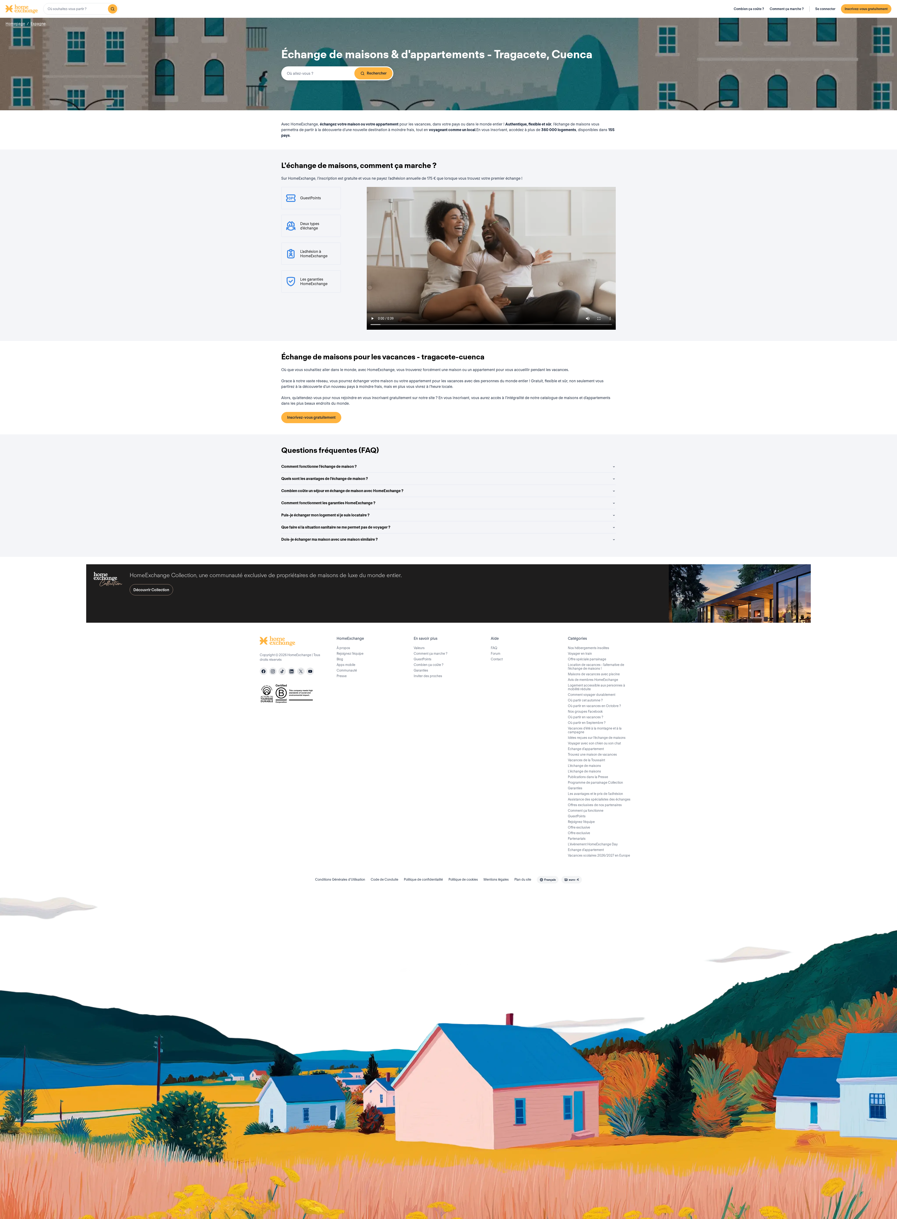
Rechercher (377, 73)
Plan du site (522, 879)
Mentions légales (496, 879)
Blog (340, 659)
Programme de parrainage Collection (595, 782)
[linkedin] (291, 671)
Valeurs (419, 648)
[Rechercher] (112, 9)
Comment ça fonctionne (585, 810)
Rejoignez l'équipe (581, 822)
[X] (301, 671)
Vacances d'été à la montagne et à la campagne (595, 730)
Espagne (38, 23)
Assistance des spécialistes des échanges (599, 799)
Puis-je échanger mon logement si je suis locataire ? (325, 515)
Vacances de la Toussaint (586, 760)
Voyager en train (580, 653)
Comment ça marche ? (787, 9)
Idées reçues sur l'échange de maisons (597, 738)
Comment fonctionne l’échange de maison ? (319, 466)
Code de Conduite (384, 879)
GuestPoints (422, 659)
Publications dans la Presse (588, 777)
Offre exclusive (579, 827)
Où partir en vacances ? (585, 717)
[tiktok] (282, 671)
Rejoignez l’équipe (350, 653)
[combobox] (80, 8)
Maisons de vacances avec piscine (594, 674)
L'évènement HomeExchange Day (593, 844)
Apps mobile (346, 665)
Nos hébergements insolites (588, 648)
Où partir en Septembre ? (586, 723)
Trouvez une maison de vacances (592, 754)
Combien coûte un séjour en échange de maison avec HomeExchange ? (342, 491)
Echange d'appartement (586, 749)
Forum (495, 653)
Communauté (347, 670)
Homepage (15, 23)
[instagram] (273, 671)
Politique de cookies (463, 879)
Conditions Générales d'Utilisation (340, 879)
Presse (342, 676)
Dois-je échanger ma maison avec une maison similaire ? (329, 539)
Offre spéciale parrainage (587, 659)
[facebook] (263, 671)
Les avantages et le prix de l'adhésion (595, 794)
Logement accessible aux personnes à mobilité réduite (596, 687)
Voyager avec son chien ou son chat (594, 743)
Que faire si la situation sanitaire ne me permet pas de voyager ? (335, 527)
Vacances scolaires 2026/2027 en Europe (599, 855)
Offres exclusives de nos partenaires (595, 805)
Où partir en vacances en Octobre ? (594, 706)
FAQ (494, 648)
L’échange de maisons (584, 766)
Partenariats (577, 838)
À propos (343, 648)
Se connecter (825, 9)
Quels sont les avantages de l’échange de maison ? (324, 478)
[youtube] (310, 671)
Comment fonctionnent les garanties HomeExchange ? (328, 503)
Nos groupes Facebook (585, 711)
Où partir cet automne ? (585, 700)
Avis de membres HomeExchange (593, 680)
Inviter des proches (428, 676)
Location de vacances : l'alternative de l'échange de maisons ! (596, 666)
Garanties (421, 670)
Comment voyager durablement (591, 695)
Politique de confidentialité (423, 879)
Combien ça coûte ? (749, 9)
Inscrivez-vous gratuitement (866, 9)
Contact (497, 659)
